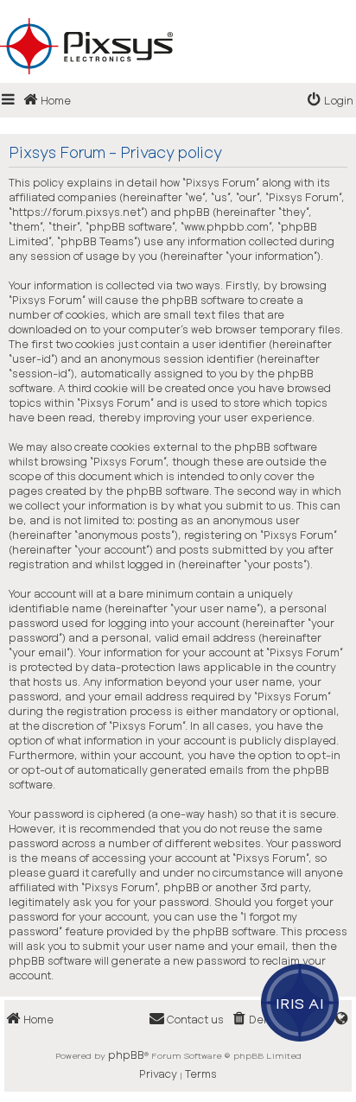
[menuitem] (330, 100)
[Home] (178, 18)
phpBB (126, 1054)
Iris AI (300, 1002)
